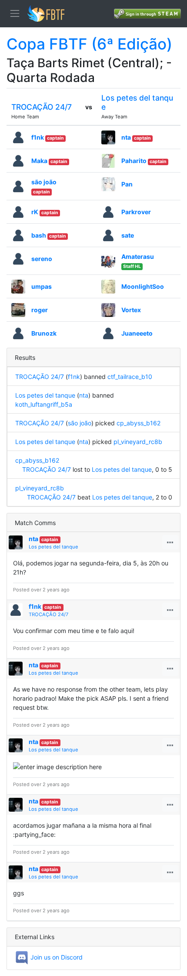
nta (126, 137)
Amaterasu (137, 256)
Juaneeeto (137, 333)
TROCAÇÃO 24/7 (41, 106)
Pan (127, 184)
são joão (44, 182)
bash (38, 235)
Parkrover (136, 211)
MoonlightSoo (142, 286)
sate (127, 235)
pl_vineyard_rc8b (138, 441)
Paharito (134, 160)
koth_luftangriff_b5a (43, 404)
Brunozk (44, 333)
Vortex (131, 309)
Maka (39, 160)
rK (34, 211)
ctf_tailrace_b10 (129, 376)
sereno (41, 258)
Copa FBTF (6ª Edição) (89, 44)
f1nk (37, 137)
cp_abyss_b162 (138, 423)
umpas (41, 286)
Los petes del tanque (45, 395)
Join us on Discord (56, 957)
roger (39, 309)
